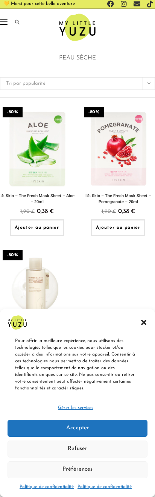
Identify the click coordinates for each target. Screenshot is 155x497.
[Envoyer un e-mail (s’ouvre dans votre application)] (138, 4)
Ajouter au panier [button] (37, 227)
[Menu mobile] (4, 22)
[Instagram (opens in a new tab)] (125, 4)
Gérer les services (75, 408)
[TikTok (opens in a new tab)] (149, 4)
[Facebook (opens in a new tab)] (112, 4)
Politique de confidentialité (47, 487)
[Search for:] (14, 22)
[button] (143, 322)
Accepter (77, 428)
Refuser (77, 448)
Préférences (77, 469)
